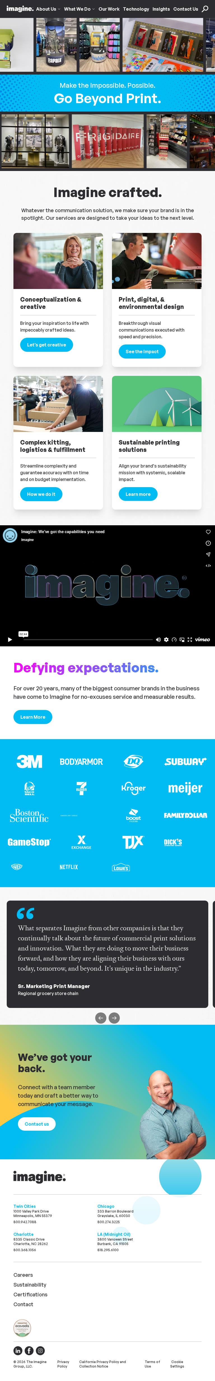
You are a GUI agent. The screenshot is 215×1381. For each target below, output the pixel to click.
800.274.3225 (108, 1222)
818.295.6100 (108, 1250)
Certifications (30, 1294)
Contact (23, 1304)
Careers (23, 1275)
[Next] (114, 1018)
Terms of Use (152, 1364)
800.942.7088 (24, 1222)
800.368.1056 (24, 1250)
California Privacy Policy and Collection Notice (102, 1364)
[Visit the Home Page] (20, 9)
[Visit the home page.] (40, 1177)
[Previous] (100, 1018)
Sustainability (29, 1284)
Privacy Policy (63, 1364)
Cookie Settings (177, 1364)
